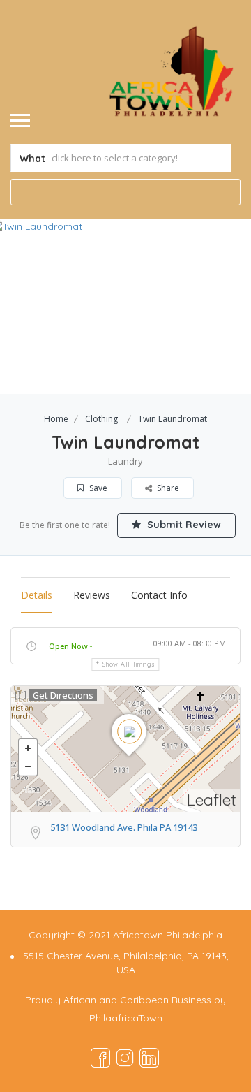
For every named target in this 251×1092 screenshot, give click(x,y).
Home (56, 419)
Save (97, 488)
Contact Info (159, 595)
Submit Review (182, 524)
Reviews (91, 595)
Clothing (101, 419)
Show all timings (128, 664)
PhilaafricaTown (125, 1018)
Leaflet (211, 799)
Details (36, 595)
